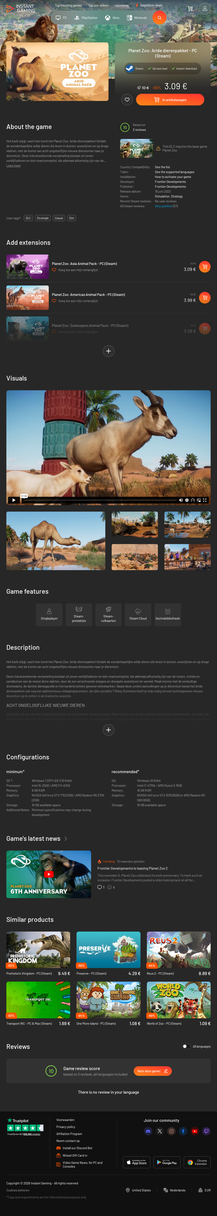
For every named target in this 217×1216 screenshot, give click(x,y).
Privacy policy (65, 1127)
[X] (160, 1131)
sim (71, 218)
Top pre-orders (98, 5)
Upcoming (122, 5)
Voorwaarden (65, 1120)
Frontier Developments (170, 181)
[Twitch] (206, 1131)
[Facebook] (183, 1131)
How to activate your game (173, 177)
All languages (202, 1046)
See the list (162, 167)
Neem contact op (68, 1141)
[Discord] (148, 1131)
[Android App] (167, 1162)
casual (59, 218)
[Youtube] (195, 1131)
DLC (28, 218)
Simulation (162, 196)
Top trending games (68, 5)
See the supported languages (174, 172)
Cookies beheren (17, 1190)
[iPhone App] (136, 1162)
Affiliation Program (69, 1134)
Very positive (164, 206)
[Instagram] (171, 1131)
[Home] (20, 9)
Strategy (177, 196)
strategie (43, 218)
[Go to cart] (190, 8)
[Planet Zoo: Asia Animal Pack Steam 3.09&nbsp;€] (27, 267)
